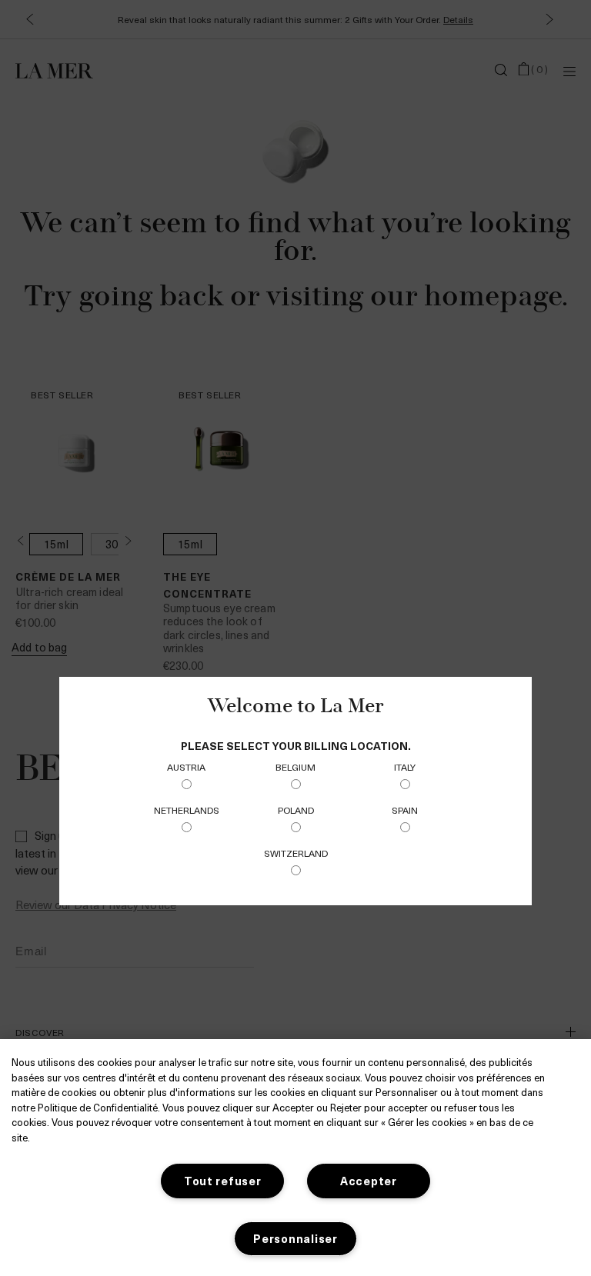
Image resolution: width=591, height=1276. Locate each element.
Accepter (368, 1180)
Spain (405, 810)
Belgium (295, 767)
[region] (295, 1157)
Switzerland (296, 853)
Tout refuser (223, 1180)
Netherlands (186, 810)
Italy (405, 767)
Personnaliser (295, 1238)
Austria (186, 767)
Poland (296, 810)
